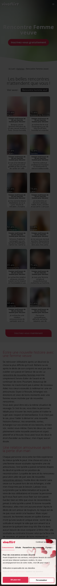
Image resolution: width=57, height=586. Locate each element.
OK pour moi (15, 580)
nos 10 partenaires (18, 572)
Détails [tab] (18, 548)
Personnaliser (41, 580)
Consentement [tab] (8, 548)
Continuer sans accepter (45, 542)
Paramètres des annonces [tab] (33, 548)
